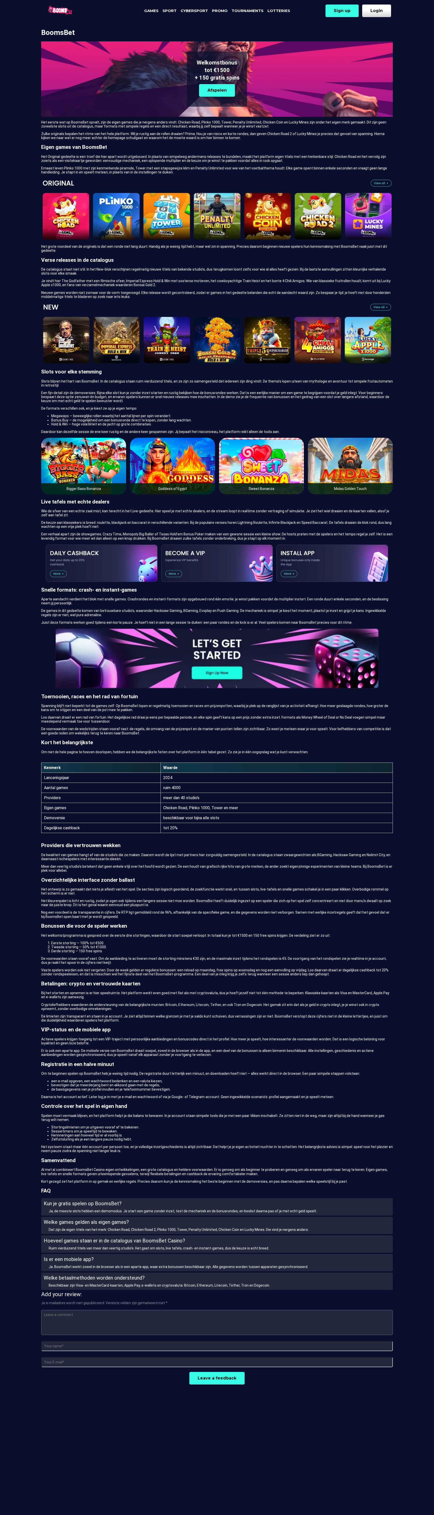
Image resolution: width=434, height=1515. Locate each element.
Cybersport (194, 10)
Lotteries (278, 10)
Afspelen (217, 90)
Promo (220, 10)
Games (151, 10)
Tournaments (247, 10)
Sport (169, 10)
